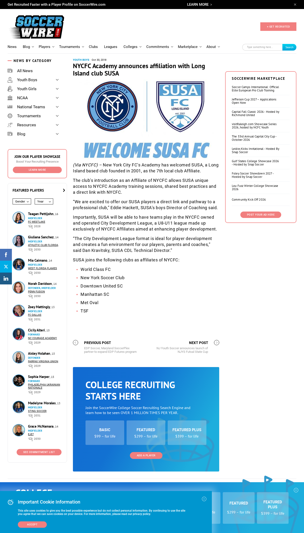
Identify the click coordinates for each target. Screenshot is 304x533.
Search (289, 47)
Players (44, 47)
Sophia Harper (39, 376)
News (12, 47)
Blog (26, 47)
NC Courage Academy (42, 338)
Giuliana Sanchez (41, 237)
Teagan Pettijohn (41, 214)
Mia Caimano (38, 260)
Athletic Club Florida (43, 245)
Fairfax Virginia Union (43, 361)
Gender (20, 201)
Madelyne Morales (42, 403)
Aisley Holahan (39, 353)
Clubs (93, 47)
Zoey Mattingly (39, 307)
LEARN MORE (198, 4)
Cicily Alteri (37, 330)
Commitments (157, 47)
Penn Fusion (36, 291)
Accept (32, 524)
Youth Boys (27, 79)
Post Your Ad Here (261, 214)
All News (25, 70)
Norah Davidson (40, 283)
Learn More (37, 169)
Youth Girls (27, 88)
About (211, 47)
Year (40, 201)
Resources (26, 125)
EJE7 (31, 434)
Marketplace (188, 47)
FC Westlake (36, 221)
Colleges (131, 47)
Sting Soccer (37, 411)
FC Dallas (34, 314)
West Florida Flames (42, 268)
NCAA (22, 97)
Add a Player (146, 455)
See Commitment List (39, 452)
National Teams (31, 106)
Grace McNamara (41, 426)
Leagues (110, 47)
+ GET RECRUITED (278, 26)
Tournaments (69, 47)
